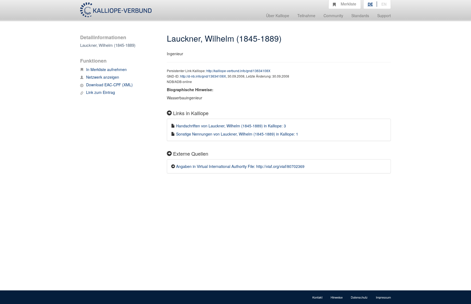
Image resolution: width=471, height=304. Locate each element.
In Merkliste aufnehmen (106, 69)
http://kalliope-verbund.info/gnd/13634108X (238, 70)
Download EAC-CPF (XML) (109, 84)
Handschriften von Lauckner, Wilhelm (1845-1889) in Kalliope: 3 (231, 125)
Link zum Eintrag (100, 92)
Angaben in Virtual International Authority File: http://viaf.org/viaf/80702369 (240, 166)
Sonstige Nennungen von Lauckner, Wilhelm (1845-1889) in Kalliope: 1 (237, 134)
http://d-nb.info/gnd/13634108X (203, 76)
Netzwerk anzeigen (102, 77)
